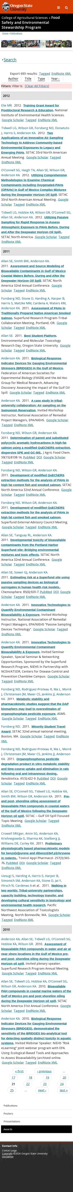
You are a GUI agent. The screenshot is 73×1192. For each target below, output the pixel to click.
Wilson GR (25, 128)
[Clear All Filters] (37, 86)
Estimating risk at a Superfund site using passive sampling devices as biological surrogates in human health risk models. (35, 582)
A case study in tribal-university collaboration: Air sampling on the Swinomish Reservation (33, 405)
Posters (8, 1113)
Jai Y (58, 880)
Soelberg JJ (52, 838)
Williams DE (9, 843)
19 (47, 1077)
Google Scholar (13, 120)
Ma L (57, 689)
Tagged (44, 74)
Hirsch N (7, 885)
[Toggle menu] (59, 7)
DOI (39, 457)
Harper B (57, 298)
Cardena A (40, 303)
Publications (10, 1105)
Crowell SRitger (12, 833)
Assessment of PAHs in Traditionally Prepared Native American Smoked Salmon (36, 313)
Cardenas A (23, 885)
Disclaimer (8, 1156)
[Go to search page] (66, 7)
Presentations (12, 1121)
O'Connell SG (10, 170)
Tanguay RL (22, 535)
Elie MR (6, 105)
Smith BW (21, 261)
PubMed (29, 457)
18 (30, 1077)
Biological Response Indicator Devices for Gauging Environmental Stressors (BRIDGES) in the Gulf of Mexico (34, 363)
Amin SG (31, 833)
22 (28, 1084)
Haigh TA (28, 170)
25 (12, 1090)
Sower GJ (20, 572)
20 (64, 1077)
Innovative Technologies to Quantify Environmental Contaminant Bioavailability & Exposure (35, 609)
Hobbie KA (25, 212)
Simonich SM (10, 880)
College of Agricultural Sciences (25, 17)
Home (5, 33)
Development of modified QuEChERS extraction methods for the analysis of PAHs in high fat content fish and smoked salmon (35, 480)
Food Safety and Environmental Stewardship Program (31, 22)
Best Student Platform (40, 335)
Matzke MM (22, 303)
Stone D (27, 298)
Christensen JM (15, 694)
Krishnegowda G (13, 838)
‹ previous (44, 1071)
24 (61, 1084)
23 (45, 1084)
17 (13, 1077)
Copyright (7, 1153)
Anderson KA (26, 133)
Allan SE (42, 170)
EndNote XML (61, 74)
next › (42, 1090)
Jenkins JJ (48, 694)
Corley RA (27, 843)
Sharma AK (34, 838)
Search (10, 59)
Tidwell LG (8, 128)
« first (19, 1071)
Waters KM (58, 303)
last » (64, 1090)
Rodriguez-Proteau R (37, 689)
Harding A (42, 298)
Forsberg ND (44, 128)
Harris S (9, 133)
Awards (8, 1129)
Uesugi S (7, 876)
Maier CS (33, 694)
